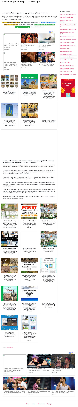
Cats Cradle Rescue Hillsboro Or (68, 29)
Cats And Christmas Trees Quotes (66, 21)
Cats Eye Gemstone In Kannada (68, 39)
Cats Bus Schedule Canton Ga (67, 45)
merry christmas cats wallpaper (22, 27)
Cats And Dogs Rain (65, 63)
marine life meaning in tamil (11, 24)
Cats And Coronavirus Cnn (66, 60)
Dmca (27, 404)
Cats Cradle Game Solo (66, 51)
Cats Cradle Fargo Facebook (67, 68)
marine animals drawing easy (26, 24)
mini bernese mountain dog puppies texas (44, 24)
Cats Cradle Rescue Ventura (67, 65)
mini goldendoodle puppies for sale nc (30, 22)
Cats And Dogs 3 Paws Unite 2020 (67, 33)
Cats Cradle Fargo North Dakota (68, 74)
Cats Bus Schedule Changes (67, 42)
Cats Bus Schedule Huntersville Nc (67, 25)
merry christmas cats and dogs (48, 22)
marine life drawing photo (37, 27)
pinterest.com (10, 347)
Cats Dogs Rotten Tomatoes (67, 57)
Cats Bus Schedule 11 (65, 48)
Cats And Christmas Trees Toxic (68, 14)
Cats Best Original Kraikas (66, 17)
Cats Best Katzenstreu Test (66, 36)
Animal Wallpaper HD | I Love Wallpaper (21, 1)
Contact (33, 404)
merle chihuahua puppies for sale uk (11, 22)
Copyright (49, 404)
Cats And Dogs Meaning (66, 54)
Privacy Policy (41, 404)
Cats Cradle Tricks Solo (66, 71)
